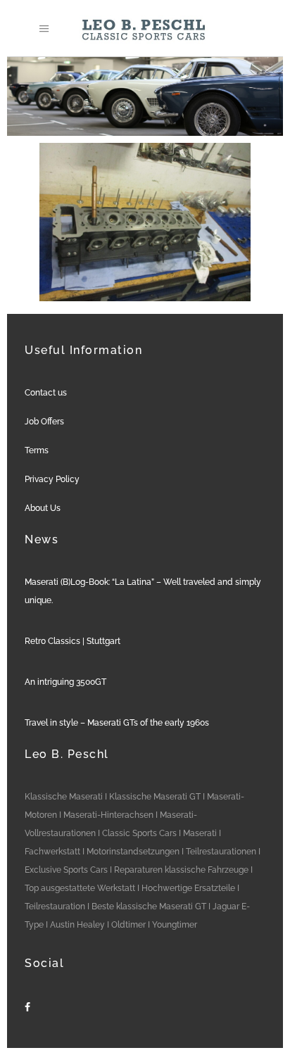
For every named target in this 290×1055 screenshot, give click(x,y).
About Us (43, 508)
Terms (37, 450)
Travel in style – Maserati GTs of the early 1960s (117, 723)
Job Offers (44, 422)
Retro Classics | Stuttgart (72, 641)
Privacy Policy (52, 479)
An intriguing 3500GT (65, 682)
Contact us (46, 393)
